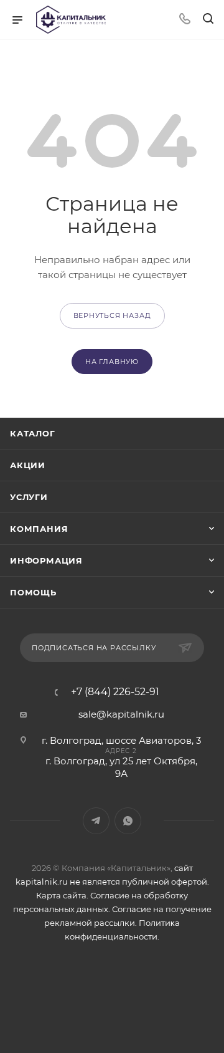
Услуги (29, 497)
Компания (39, 529)
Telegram (96, 820)
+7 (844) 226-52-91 (115, 692)
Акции (27, 465)
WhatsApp (127, 820)
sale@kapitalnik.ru (121, 714)
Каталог (32, 433)
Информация (46, 560)
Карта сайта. (62, 895)
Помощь (33, 592)
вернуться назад (112, 315)
